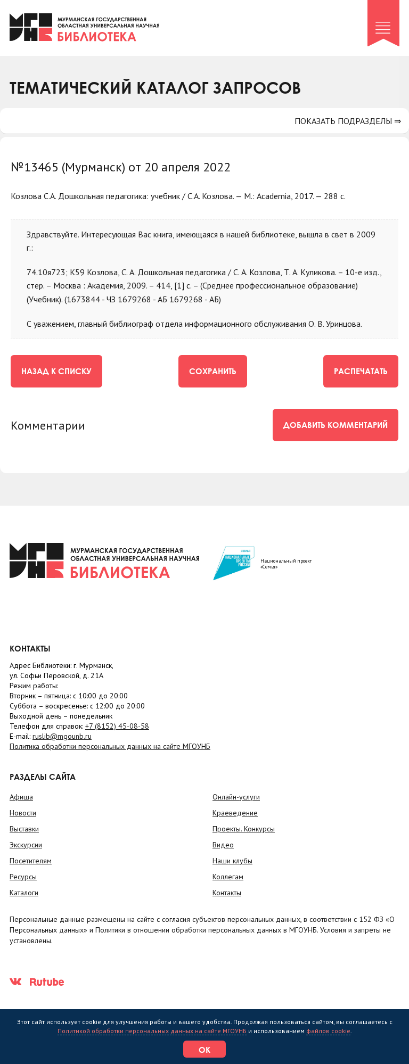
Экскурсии (26, 844)
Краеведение (235, 813)
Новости (23, 813)
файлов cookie (328, 1031)
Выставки (24, 829)
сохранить (212, 371)
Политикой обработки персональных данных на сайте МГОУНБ (152, 1031)
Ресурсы (23, 876)
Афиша (21, 797)
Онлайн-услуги (236, 797)
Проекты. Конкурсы (243, 829)
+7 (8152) (117, 726)
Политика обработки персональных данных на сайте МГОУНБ (110, 746)
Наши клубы (232, 860)
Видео (223, 844)
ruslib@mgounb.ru (62, 736)
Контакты (226, 892)
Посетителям (31, 860)
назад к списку (56, 371)
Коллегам (227, 876)
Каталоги (24, 892)
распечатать (361, 371)
